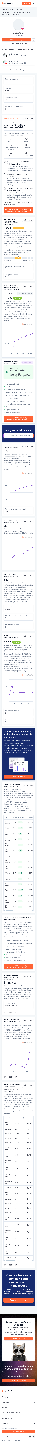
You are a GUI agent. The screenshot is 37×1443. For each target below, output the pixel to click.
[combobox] (20, 435)
